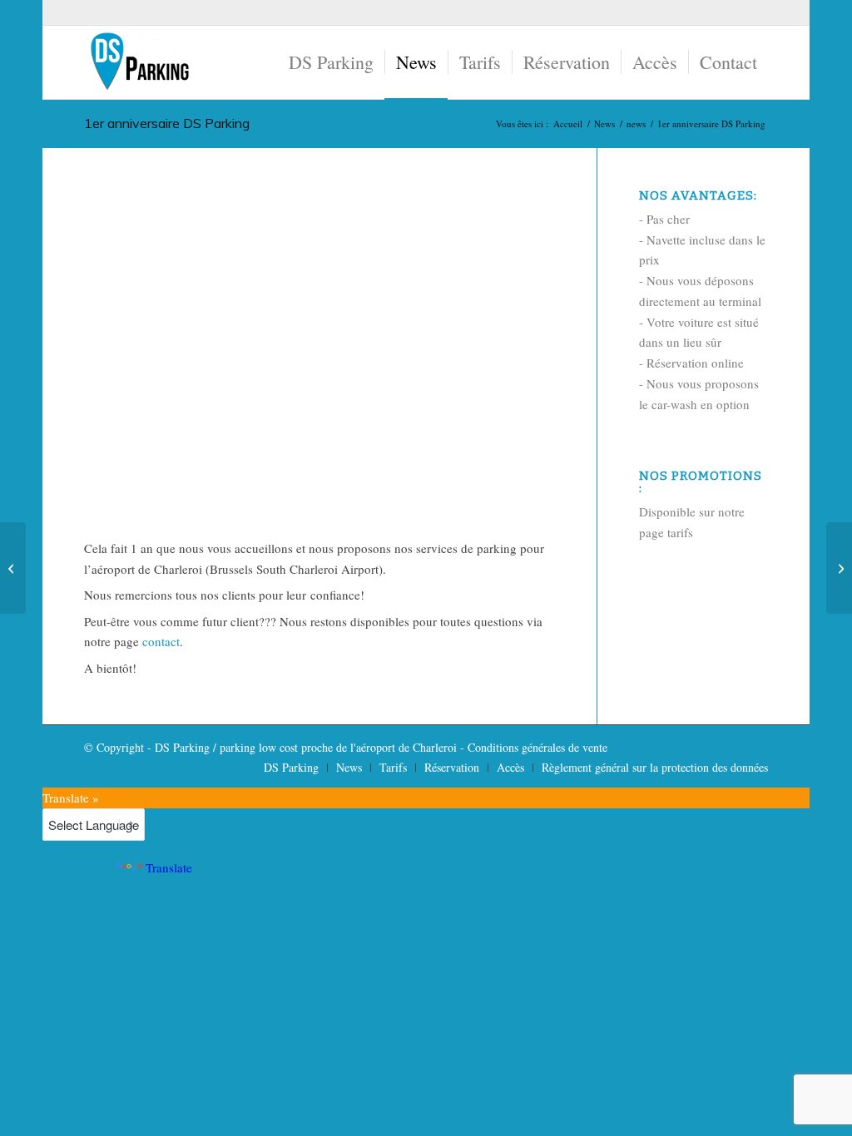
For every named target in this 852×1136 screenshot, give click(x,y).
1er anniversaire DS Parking (167, 123)
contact (161, 641)
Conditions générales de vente (537, 747)
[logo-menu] (139, 62)
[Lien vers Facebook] (755, 12)
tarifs (680, 532)
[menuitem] (331, 62)
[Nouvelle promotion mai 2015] (839, 568)
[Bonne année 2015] (13, 568)
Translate (169, 867)
